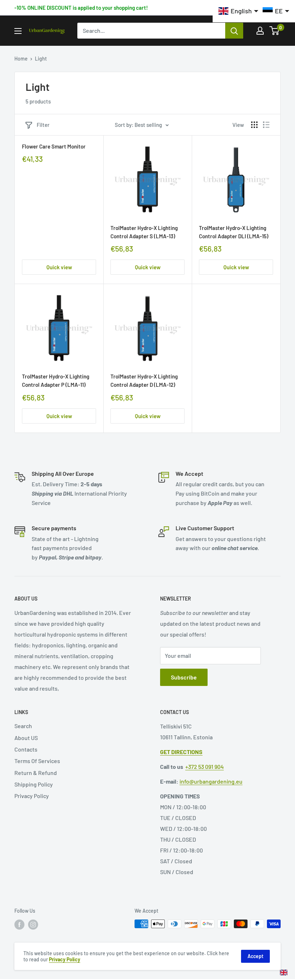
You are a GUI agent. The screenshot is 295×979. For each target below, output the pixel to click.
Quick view (59, 267)
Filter (43, 124)
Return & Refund (35, 772)
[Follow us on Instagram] (33, 925)
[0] (274, 30)
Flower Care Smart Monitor (54, 146)
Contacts (25, 749)
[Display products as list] (266, 124)
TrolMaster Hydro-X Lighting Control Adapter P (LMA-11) (55, 380)
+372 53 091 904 (204, 766)
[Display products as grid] (254, 124)
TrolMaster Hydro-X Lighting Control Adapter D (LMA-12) (144, 380)
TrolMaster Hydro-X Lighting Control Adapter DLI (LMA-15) (233, 232)
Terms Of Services (37, 760)
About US (26, 737)
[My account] (260, 31)
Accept (255, 956)
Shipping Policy (33, 784)
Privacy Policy (31, 795)
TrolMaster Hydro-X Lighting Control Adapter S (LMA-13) (144, 232)
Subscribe (184, 677)
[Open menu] (18, 31)
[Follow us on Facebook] (19, 925)
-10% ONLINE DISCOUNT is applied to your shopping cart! (81, 7)
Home (21, 59)
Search (23, 725)
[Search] (234, 31)
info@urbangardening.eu (211, 781)
